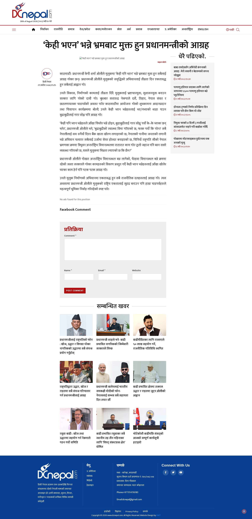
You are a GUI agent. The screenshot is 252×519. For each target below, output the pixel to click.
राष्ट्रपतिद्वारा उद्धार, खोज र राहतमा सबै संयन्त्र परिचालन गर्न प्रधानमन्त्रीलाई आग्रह (75, 391)
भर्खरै (231, 30)
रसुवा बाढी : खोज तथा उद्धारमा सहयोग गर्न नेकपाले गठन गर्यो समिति (75, 438)
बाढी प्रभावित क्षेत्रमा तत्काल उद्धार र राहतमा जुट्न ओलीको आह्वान (149, 391)
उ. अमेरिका (170, 29)
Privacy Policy (132, 511)
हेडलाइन (90, 485)
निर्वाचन (44, 29)
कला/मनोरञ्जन (103, 29)
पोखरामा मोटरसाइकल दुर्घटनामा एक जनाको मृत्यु (191, 141)
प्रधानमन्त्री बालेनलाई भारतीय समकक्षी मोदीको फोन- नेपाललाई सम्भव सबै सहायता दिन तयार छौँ (112, 393)
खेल (119, 29)
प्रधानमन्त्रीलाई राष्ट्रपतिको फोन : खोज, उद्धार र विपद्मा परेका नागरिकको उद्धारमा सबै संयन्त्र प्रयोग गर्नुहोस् (76, 346)
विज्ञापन (118, 511)
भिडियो (89, 480)
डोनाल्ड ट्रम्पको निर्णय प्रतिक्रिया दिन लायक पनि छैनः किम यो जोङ (191, 109)
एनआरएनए (153, 29)
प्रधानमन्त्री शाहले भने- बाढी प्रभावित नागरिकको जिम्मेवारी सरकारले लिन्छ (112, 344)
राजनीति (58, 29)
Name (68, 270)
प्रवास (139, 29)
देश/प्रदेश (85, 29)
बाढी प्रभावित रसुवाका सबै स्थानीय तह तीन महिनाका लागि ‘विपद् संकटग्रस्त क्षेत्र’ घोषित (110, 440)
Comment (70, 236)
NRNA (89, 476)
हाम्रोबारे (107, 511)
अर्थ (129, 29)
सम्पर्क (145, 511)
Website (136, 270)
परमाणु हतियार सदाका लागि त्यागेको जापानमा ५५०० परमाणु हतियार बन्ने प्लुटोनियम (191, 91)
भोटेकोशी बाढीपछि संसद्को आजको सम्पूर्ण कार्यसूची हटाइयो (148, 438)
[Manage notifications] (244, 511)
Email (101, 270)
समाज (71, 29)
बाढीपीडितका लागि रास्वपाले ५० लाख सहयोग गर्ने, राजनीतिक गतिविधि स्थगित (148, 344)
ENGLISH (203, 29)
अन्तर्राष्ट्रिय (187, 29)
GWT (158, 515)
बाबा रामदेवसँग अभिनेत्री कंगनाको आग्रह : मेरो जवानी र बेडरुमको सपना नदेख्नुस (191, 71)
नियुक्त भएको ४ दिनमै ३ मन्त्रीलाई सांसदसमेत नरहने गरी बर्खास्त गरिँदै (191, 125)
